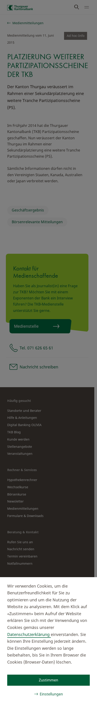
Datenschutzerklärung (29, 634)
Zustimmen (48, 680)
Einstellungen (51, 694)
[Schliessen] (86, 585)
